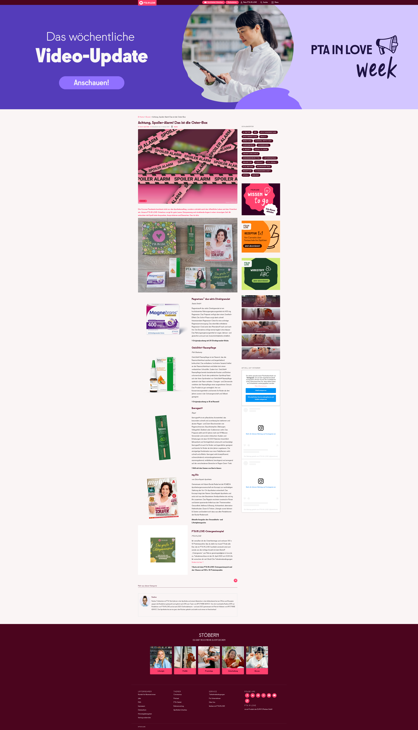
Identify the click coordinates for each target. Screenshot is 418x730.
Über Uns (212, 702)
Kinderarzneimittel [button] (251, 158)
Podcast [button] (259, 162)
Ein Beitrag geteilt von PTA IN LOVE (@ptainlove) (261, 456)
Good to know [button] (261, 149)
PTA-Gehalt (177, 702)
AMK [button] (255, 132)
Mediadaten (232, 2)
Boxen (148, 117)
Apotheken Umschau (215, 2)
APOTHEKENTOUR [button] (250, 136)
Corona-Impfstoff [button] (263, 141)
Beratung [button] (247, 141)
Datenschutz (142, 710)
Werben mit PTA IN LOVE (217, 706)
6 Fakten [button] (246, 132)
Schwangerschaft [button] (263, 171)
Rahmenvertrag (179, 706)
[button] (209, 57)
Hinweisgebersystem (145, 714)
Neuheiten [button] (247, 162)
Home (142, 117)
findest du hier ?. (198, 562)
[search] (264, 2)
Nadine (176, 127)
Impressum (141, 706)
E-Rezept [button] (247, 149)
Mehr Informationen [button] (261, 386)
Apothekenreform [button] (268, 132)
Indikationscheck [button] (250, 153)
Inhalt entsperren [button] (260, 390)
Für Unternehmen (215, 698)
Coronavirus (178, 694)
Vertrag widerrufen (144, 717)
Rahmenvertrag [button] (263, 166)
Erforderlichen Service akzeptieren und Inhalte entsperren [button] (261, 398)
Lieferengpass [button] (270, 158)
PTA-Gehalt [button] (272, 162)
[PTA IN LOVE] (147, 3)
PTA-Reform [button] (248, 166)
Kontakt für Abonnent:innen (147, 694)
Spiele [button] (246, 175)
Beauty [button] (264, 136)
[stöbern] (161, 660)
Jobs (139, 698)
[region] (209, 57)
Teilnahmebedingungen (217, 694)
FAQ (139, 702)
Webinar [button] (255, 175)
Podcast (176, 698)
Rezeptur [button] (247, 171)
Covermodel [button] (263, 145)
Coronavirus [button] (248, 145)
